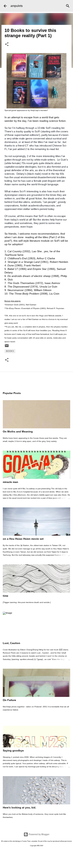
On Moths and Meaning (18, 431)
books (10, 351)
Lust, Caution (11, 643)
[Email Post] (6, 347)
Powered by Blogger (38, 834)
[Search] (68, 5)
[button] (6, 44)
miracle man (10, 481)
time (5, 595)
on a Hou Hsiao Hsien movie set (23, 538)
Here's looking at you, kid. (19, 807)
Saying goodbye (13, 750)
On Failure (9, 700)
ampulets (16, 5)
